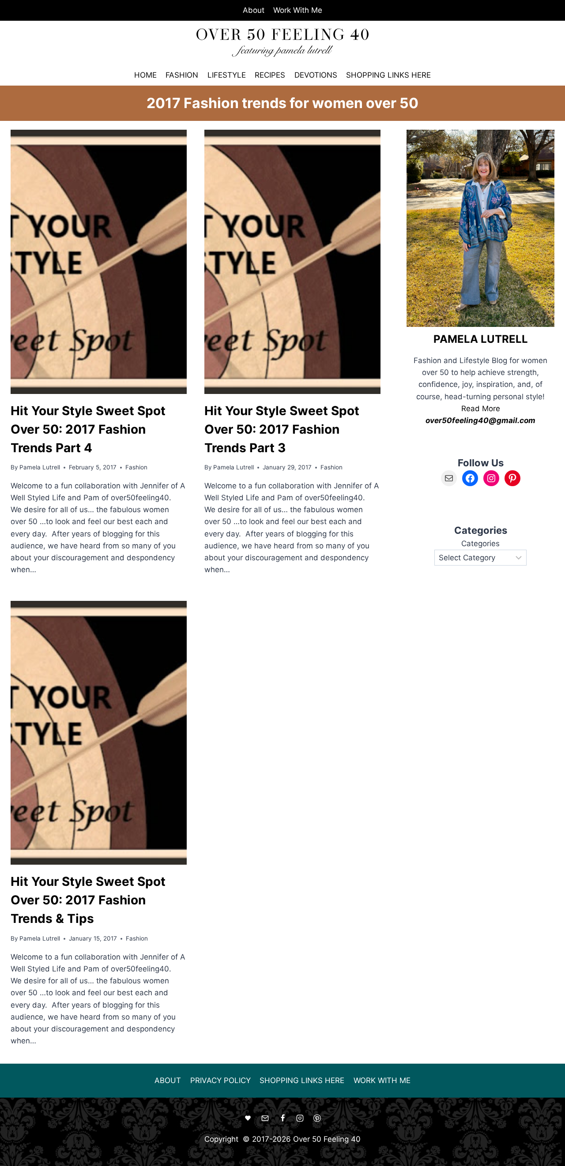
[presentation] (99, 262)
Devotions (315, 75)
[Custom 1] (248, 1118)
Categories (480, 543)
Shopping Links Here (388, 75)
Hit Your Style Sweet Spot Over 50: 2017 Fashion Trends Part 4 (88, 429)
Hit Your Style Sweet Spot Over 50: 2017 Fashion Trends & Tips (88, 900)
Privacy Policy (220, 1080)
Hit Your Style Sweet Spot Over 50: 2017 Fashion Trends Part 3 (281, 429)
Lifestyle (226, 75)
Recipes (270, 75)
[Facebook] (282, 1118)
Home (145, 75)
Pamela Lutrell (39, 467)
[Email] (265, 1118)
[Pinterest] (316, 1118)
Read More (480, 408)
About (253, 10)
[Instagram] (299, 1118)
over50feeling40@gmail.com (480, 420)
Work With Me (297, 10)
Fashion (182, 75)
